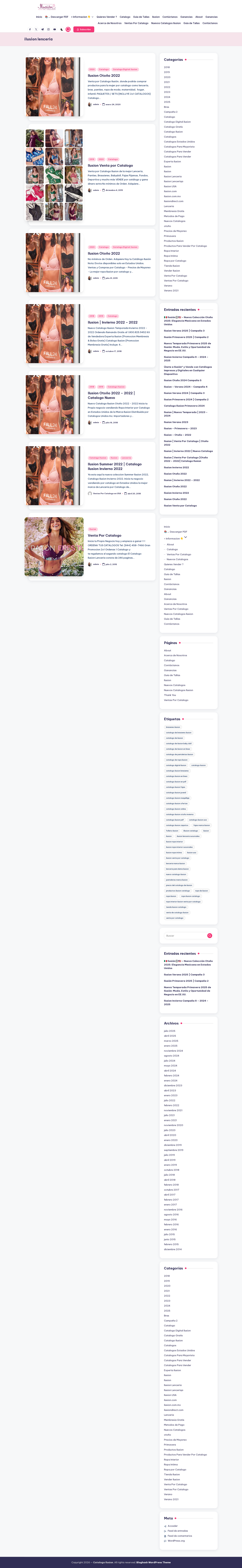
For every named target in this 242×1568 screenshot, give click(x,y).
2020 (92, 69)
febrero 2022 (171, 1105)
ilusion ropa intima (174, 852)
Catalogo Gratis (173, 126)
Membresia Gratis (174, 211)
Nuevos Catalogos (174, 221)
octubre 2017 (171, 1189)
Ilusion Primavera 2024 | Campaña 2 (186, 399)
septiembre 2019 (173, 1150)
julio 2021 (169, 1115)
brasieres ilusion (173, 727)
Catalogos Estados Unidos (179, 141)
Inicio (167, 526)
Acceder (173, 1525)
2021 (167, 82)
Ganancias (170, 589)
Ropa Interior (171, 250)
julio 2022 (169, 1100)
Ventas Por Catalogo (176, 280)
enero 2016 (170, 1229)
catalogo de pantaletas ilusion (179, 754)
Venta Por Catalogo (104, 535)
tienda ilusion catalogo (176, 907)
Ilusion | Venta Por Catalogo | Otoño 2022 (186, 443)
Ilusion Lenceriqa (173, 181)
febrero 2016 (171, 1224)
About (170, 544)
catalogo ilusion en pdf (176, 782)
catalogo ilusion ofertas (177, 803)
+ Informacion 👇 (173, 538)
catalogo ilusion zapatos (177, 825)
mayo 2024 (170, 1065)
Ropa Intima (171, 255)
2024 (167, 97)
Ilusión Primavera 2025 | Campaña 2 (186, 337)
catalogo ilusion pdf (175, 820)
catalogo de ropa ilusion (176, 760)
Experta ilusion (172, 161)
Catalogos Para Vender (177, 151)
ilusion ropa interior (174, 841)
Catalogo (104, 69)
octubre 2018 (171, 1169)
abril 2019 (169, 1160)
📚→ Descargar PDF (175, 531)
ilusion (206, 831)
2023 (167, 92)
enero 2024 (170, 1080)
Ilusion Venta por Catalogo (110, 165)
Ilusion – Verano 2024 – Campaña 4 (185, 386)
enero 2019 (170, 1164)
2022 (167, 87)
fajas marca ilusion (202, 825)
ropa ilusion (171, 896)
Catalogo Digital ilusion (125, 69)
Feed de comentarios (180, 1535)
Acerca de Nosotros (175, 604)
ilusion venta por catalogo (177, 858)
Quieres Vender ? (173, 564)
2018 (91, 316)
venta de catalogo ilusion (177, 912)
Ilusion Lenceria (173, 176)
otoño (167, 226)
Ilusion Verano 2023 (176, 422)
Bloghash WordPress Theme (153, 1562)
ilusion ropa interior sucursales (179, 847)
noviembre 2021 (173, 1110)
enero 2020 (171, 1140)
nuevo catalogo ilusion (176, 874)
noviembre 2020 (173, 1125)
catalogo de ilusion (174, 738)
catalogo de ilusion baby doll (178, 743)
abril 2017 (169, 1194)
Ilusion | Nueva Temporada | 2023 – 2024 (186, 414)
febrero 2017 (171, 1199)
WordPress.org (176, 1540)
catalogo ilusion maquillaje (177, 798)
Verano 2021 (171, 290)
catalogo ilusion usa (198, 820)
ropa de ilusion (201, 891)
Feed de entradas (178, 1530)
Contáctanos (171, 584)
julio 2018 (169, 1174)
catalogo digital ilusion (176, 765)
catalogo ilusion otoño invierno (180, 814)
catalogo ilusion (198, 765)
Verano (168, 285)
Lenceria (126, 458)
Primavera (170, 236)
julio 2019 (169, 1154)
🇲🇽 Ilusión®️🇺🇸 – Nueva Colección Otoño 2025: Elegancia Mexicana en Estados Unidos (188, 321)
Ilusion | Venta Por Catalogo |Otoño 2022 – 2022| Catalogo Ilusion (186, 459)
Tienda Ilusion (172, 265)
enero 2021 (170, 1120)
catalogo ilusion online (176, 809)
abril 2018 (169, 1179)
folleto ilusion (172, 831)
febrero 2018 (171, 1184)
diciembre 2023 (173, 1085)
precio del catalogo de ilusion (179, 885)
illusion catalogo (190, 831)
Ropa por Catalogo (175, 260)
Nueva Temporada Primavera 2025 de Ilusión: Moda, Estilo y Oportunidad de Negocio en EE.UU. (187, 347)
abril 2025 (170, 1035)
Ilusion (114, 458)
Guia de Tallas (172, 574)
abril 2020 (170, 1135)
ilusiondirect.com (173, 201)
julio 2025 (169, 1030)
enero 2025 (170, 1045)
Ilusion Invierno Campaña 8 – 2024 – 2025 (186, 358)
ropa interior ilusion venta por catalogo (183, 901)
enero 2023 (170, 1095)
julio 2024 (169, 1060)
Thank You (170, 695)
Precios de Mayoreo (175, 231)
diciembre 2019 (173, 1145)
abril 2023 (170, 1090)
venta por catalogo (174, 918)
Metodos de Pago (174, 216)
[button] (83, 29)
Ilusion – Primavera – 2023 (180, 428)
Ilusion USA (170, 186)
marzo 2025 (171, 1040)
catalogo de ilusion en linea (178, 749)
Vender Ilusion (172, 270)
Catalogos (170, 136)
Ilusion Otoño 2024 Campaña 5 (183, 380)
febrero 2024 (171, 1075)
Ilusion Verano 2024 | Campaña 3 (184, 393)
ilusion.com (170, 191)
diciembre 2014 (173, 1249)
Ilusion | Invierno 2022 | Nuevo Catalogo (188, 451)
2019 (91, 159)
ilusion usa (191, 852)
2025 (167, 101)
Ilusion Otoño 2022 (104, 75)
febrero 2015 (171, 1244)
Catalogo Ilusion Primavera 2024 (184, 405)
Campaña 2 (171, 111)
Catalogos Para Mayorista (179, 146)
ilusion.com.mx (172, 196)
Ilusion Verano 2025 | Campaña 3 (184, 330)
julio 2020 (169, 1130)
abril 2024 (170, 1070)
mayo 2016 (170, 1219)
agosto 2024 (171, 1055)
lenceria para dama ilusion (177, 869)
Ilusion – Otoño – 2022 (177, 434)
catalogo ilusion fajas (175, 787)
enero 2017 (170, 1204)
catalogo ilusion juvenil (176, 792)
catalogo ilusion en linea (176, 776)
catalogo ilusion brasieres (177, 771)
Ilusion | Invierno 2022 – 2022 (113, 322)
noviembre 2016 (173, 1209)
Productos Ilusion (174, 240)
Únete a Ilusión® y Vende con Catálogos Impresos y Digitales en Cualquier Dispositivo (188, 370)
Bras (166, 107)
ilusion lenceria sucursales (188, 836)
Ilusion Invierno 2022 (176, 467)
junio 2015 (170, 1239)
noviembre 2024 (173, 1050)
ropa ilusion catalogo (190, 896)
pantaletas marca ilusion (177, 880)
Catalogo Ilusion (116, 387)
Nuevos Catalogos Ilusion (178, 614)
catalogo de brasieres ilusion (178, 732)
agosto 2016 (171, 1214)
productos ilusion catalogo (178, 891)
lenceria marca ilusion (175, 863)
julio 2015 (169, 1234)
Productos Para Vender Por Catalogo (185, 245)
